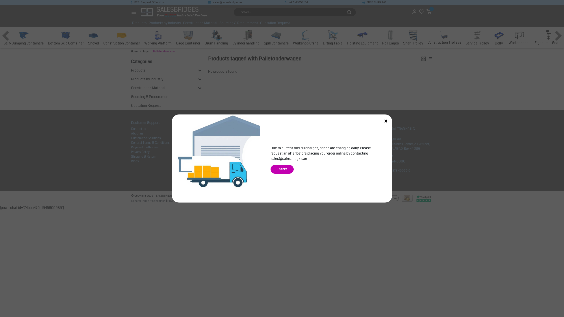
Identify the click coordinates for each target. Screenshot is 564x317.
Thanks (282, 169)
